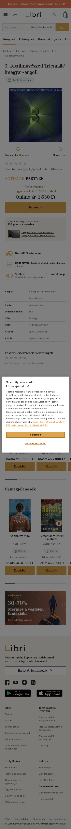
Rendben (35, 434)
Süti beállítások (35, 443)
